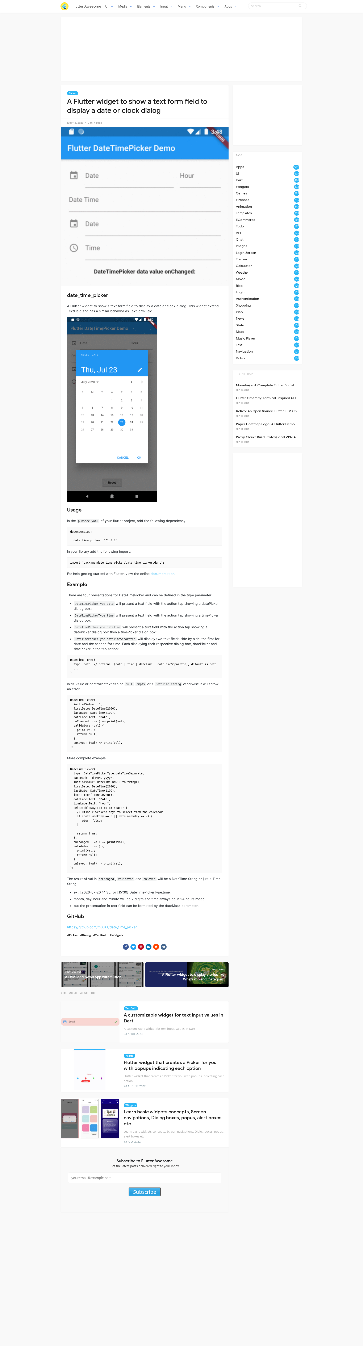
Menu (182, 6)
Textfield (101, 935)
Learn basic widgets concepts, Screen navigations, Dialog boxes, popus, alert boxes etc (172, 1118)
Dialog (86, 935)
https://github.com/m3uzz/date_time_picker (102, 927)
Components (205, 6)
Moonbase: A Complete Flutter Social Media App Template (281, 385)
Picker (72, 93)
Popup (129, 1055)
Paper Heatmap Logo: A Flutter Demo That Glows (274, 424)
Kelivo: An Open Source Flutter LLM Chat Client (273, 411)
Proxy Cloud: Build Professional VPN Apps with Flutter (278, 437)
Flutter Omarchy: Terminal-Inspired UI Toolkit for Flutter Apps (283, 398)
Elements (143, 6)
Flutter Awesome (86, 6)
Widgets (117, 935)
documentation (163, 574)
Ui (106, 6)
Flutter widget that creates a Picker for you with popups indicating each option (170, 1065)
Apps (228, 6)
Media (122, 6)
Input (164, 6)
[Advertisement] (181, 48)
